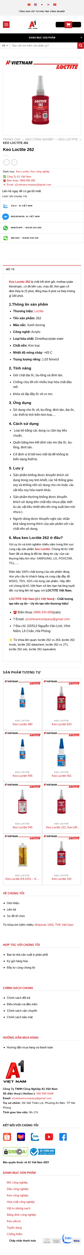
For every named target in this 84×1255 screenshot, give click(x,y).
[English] (35, 4)
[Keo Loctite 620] (61, 698)
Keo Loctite (68, 139)
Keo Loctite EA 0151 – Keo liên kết (22, 879)
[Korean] (48, 4)
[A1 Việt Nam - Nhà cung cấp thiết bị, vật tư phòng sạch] (33, 24)
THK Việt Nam (64, 924)
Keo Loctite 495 (22, 775)
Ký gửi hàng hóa (17, 961)
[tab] (42, 269)
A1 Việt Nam (44, 598)
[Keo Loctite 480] (22, 698)
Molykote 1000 (44, 924)
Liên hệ (11, 909)
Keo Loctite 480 (22, 724)
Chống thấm (14, 1234)
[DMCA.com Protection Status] (15, 1151)
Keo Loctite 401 (61, 775)
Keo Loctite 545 (22, 827)
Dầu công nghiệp (17, 1189)
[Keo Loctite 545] (22, 801)
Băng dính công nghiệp (21, 1214)
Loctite (39, 311)
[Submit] (80, 45)
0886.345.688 (43, 612)
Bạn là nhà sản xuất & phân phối (27, 954)
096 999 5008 (45, 1093)
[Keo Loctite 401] (61, 750)
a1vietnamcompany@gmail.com (47, 619)
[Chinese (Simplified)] (29, 4)
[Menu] (6, 24)
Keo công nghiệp (39, 139)
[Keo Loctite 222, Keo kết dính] (61, 801)
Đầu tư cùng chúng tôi (21, 967)
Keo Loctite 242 (61, 878)
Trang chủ (12, 139)
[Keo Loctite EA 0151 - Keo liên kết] (22, 853)
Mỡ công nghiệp (17, 1182)
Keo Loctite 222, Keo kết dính (61, 827)
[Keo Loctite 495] (22, 750)
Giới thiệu (13, 903)
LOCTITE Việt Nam (22, 598)
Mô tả (10, 269)
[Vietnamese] (55, 4)
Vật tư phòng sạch (18, 1208)
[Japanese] (42, 4)
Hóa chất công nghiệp (21, 1201)
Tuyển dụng (14, 1227)
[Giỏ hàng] (68, 24)
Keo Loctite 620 (61, 724)
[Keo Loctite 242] (61, 853)
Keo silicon (14, 1221)
